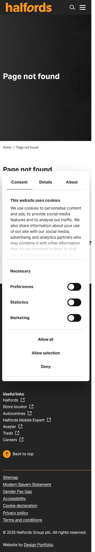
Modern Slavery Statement (27, 484)
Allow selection (46, 353)
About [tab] (72, 182)
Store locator (15, 406)
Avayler (9, 426)
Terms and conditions (22, 520)
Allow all (45, 339)
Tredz (8, 433)
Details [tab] (45, 182)
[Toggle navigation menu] (83, 7)
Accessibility (14, 498)
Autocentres (14, 413)
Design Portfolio (38, 544)
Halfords (10, 400)
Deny (46, 366)
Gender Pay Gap (17, 491)
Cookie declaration (20, 505)
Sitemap (10, 477)
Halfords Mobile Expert (24, 420)
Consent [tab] (19, 182)
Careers (10, 439)
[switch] (74, 287)
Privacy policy (15, 513)
